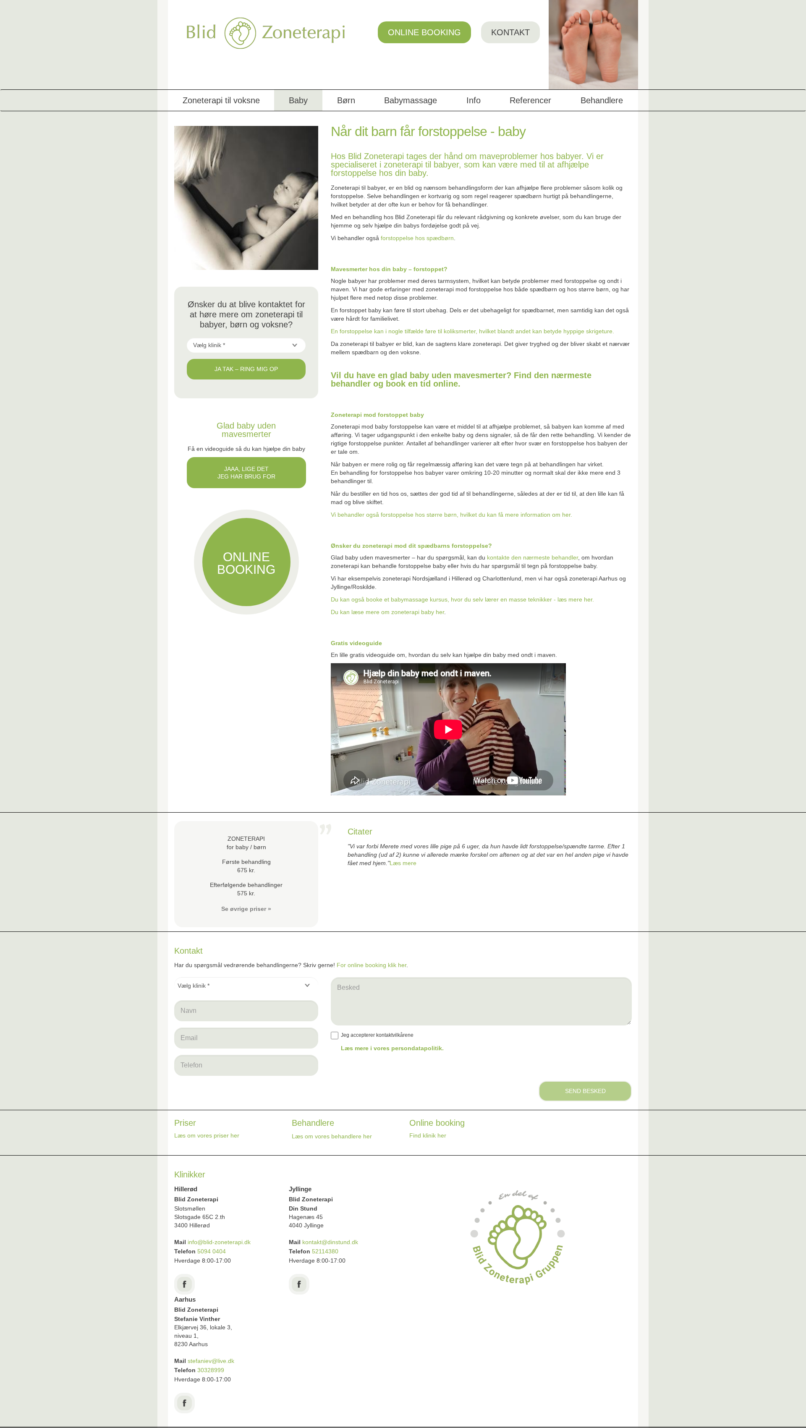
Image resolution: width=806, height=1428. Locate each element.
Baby (298, 100)
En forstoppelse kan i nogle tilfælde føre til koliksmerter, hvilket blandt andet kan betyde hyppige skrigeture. (472, 331)
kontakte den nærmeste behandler (532, 557)
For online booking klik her (371, 965)
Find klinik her (427, 1135)
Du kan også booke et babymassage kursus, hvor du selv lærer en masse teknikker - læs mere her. (462, 599)
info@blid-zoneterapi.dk (219, 1242)
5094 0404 (211, 1251)
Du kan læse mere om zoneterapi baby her (387, 612)
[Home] (266, 33)
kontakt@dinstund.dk (330, 1242)
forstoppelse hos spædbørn (417, 238)
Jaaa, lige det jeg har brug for (246, 473)
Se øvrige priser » (246, 908)
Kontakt (510, 32)
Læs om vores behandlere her (332, 1136)
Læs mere (403, 863)
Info (473, 100)
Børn (346, 100)
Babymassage (410, 100)
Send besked (585, 1091)
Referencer (530, 100)
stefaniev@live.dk (212, 1360)
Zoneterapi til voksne (221, 100)
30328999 (210, 1370)
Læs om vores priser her (206, 1135)
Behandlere (602, 100)
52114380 (325, 1251)
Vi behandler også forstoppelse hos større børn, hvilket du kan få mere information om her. (451, 514)
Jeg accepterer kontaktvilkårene (377, 1035)
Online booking (424, 32)
